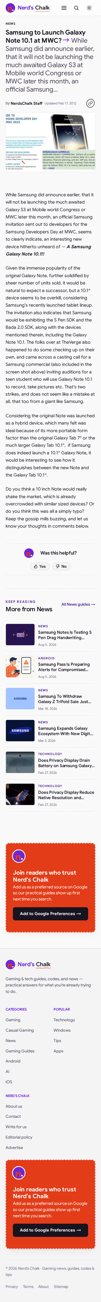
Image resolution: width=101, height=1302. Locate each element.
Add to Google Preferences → (50, 913)
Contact (13, 1116)
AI (8, 1071)
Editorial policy (19, 1137)
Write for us (16, 1126)
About (43, 1286)
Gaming (13, 1019)
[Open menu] (64, 7)
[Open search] (76, 8)
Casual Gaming (20, 1030)
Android (13, 1061)
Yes (42, 566)
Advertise (14, 1147)
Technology (64, 1019)
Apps (58, 1051)
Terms (28, 1286)
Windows (62, 1030)
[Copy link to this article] (90, 103)
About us (14, 1106)
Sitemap (61, 1286)
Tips (57, 1040)
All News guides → (78, 604)
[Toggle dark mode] (89, 8)
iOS (9, 1081)
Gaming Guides (20, 1051)
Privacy (12, 1286)
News (10, 24)
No (64, 566)
